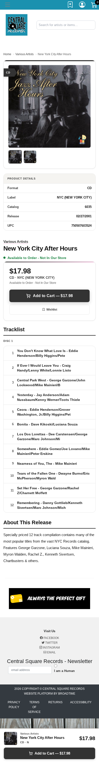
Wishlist (51, 309)
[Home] (16, 25)
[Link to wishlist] (70, 5)
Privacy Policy (14, 705)
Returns (55, 702)
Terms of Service (34, 707)
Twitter (51, 642)
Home (7, 54)
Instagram (51, 647)
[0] (94, 5)
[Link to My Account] (82, 5)
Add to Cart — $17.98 (53, 296)
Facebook (51, 638)
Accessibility (81, 702)
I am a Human (64, 671)
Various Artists (24, 54)
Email (51, 652)
